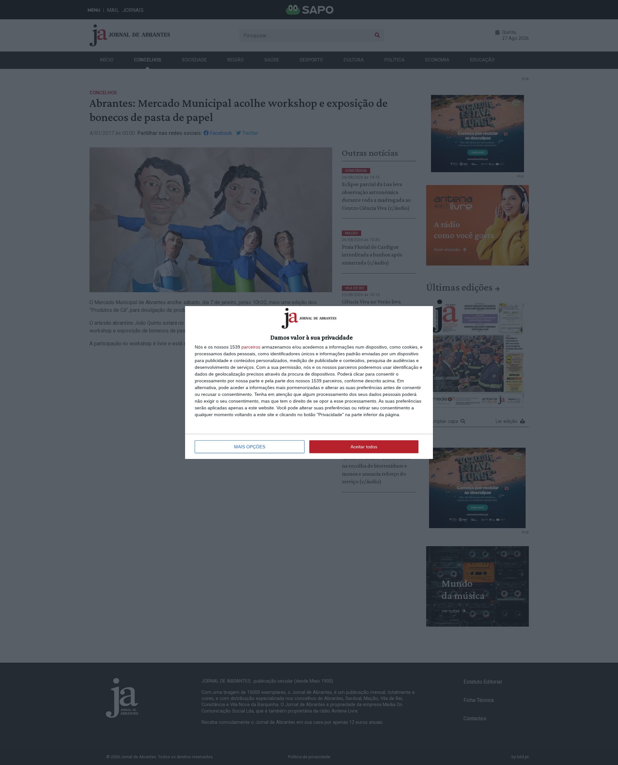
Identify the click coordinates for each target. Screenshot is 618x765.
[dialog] (309, 382)
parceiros (250, 347)
